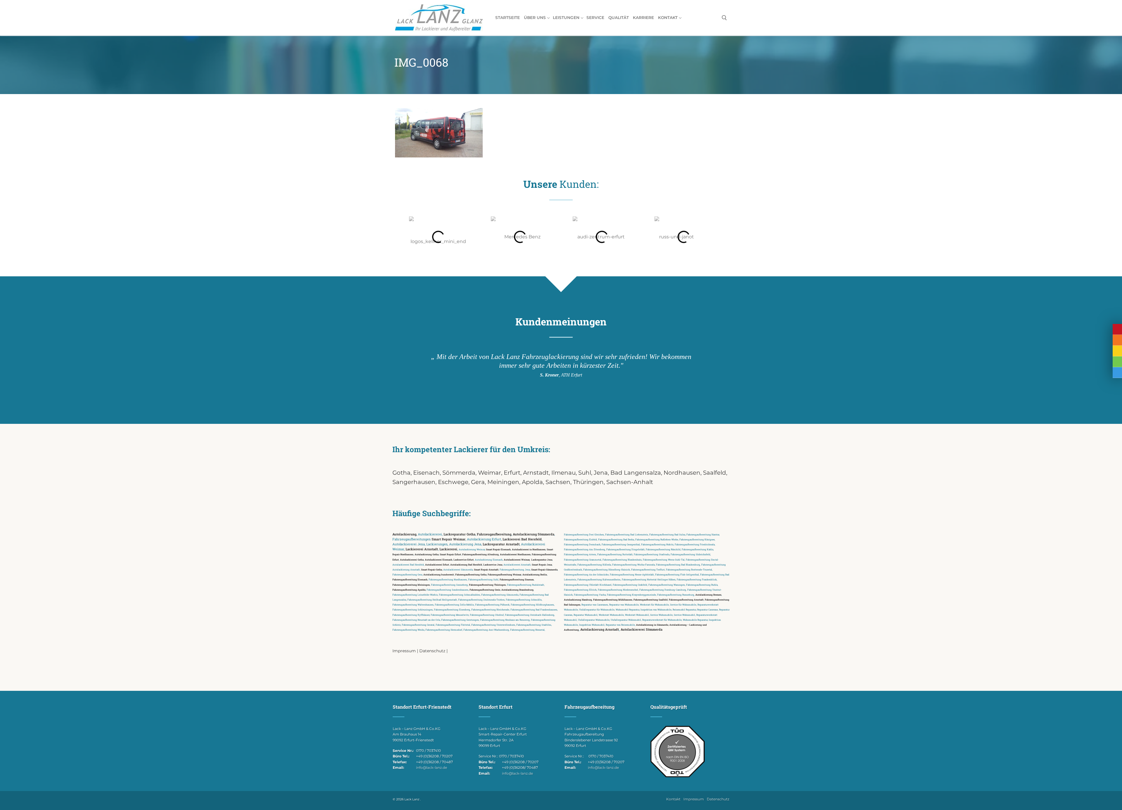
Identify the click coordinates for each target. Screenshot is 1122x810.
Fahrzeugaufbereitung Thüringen (487, 584)
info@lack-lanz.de (431, 767)
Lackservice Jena (492, 564)
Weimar (489, 472)
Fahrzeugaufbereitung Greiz (485, 589)
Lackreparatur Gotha (459, 534)
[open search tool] (724, 17)
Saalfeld (714, 472)
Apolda (532, 481)
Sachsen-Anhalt (629, 481)
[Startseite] (1117, 329)
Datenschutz (432, 650)
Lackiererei (448, 549)
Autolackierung (404, 534)
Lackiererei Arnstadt (422, 549)
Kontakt (673, 799)
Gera (478, 481)
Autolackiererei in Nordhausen (529, 549)
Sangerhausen (413, 481)
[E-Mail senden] (1117, 351)
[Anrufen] (1117, 340)
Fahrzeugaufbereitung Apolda (408, 589)
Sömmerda (458, 472)
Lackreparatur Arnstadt (501, 544)
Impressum (404, 650)
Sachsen (558, 481)
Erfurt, (513, 472)
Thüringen (588, 481)
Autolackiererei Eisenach (438, 559)
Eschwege (453, 481)
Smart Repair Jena (542, 564)
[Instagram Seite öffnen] (1117, 361)
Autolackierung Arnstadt (599, 629)
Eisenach (426, 472)
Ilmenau (563, 472)
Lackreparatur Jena (541, 559)
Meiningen (503, 481)
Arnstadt (536, 472)
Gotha (401, 472)
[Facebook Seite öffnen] (1117, 372)
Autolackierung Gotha (427, 554)
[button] (403, 236)
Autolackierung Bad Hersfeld (466, 564)
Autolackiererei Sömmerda (641, 629)
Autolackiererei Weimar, (517, 559)
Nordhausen (682, 472)
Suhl (584, 472)
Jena (601, 472)
